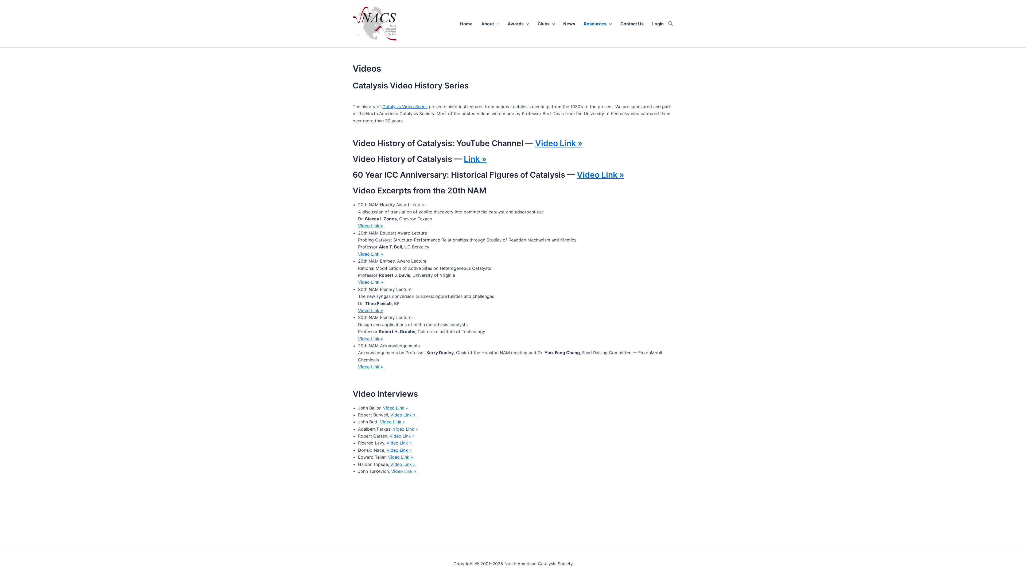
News (569, 23)
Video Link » (558, 143)
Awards (516, 23)
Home (466, 23)
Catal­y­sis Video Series (405, 106)
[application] (496, 24)
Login (658, 23)
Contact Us (632, 23)
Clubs (544, 23)
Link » (475, 159)
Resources (595, 23)
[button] (670, 24)
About (487, 23)
